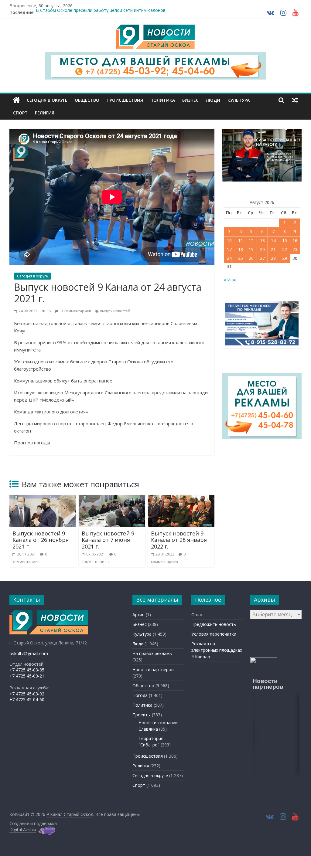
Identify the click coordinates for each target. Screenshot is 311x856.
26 (251, 258)
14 (273, 240)
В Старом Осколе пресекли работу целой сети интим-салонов (101, 12)
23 (294, 249)
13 (262, 240)
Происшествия (125, 100)
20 (262, 249)
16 (294, 240)
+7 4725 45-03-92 (26, 694)
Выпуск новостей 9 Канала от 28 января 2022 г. (179, 540)
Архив (138, 614)
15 (284, 240)
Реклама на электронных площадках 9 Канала (216, 650)
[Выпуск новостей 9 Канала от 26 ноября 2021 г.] (42, 498)
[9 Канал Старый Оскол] (16, 100)
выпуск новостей (115, 311)
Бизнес (190, 100)
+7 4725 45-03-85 (26, 670)
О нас (197, 614)
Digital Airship (22, 829)
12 (251, 240)
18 (240, 249)
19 (251, 249)
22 (284, 249)
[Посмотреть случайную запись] (295, 100)
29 (284, 258)
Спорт (20, 113)
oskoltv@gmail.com (28, 653)
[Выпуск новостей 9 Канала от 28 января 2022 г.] (181, 498)
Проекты (141, 715)
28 (273, 258)
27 (262, 258)
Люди (213, 100)
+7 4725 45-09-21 (26, 676)
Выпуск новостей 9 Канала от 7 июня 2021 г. (108, 540)
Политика (162, 100)
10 (229, 240)
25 (240, 258)
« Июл (230, 280)
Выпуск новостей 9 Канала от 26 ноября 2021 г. (40, 540)
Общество (87, 100)
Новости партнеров (153, 669)
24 (229, 258)
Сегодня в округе (47, 100)
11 (240, 240)
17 (229, 249)
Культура (238, 100)
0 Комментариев (75, 311)
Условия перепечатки (213, 634)
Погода (140, 695)
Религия (44, 113)
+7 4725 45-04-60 (26, 699)
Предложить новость (213, 624)
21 (273, 249)
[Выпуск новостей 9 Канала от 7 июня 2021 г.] (112, 498)
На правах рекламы (152, 653)
